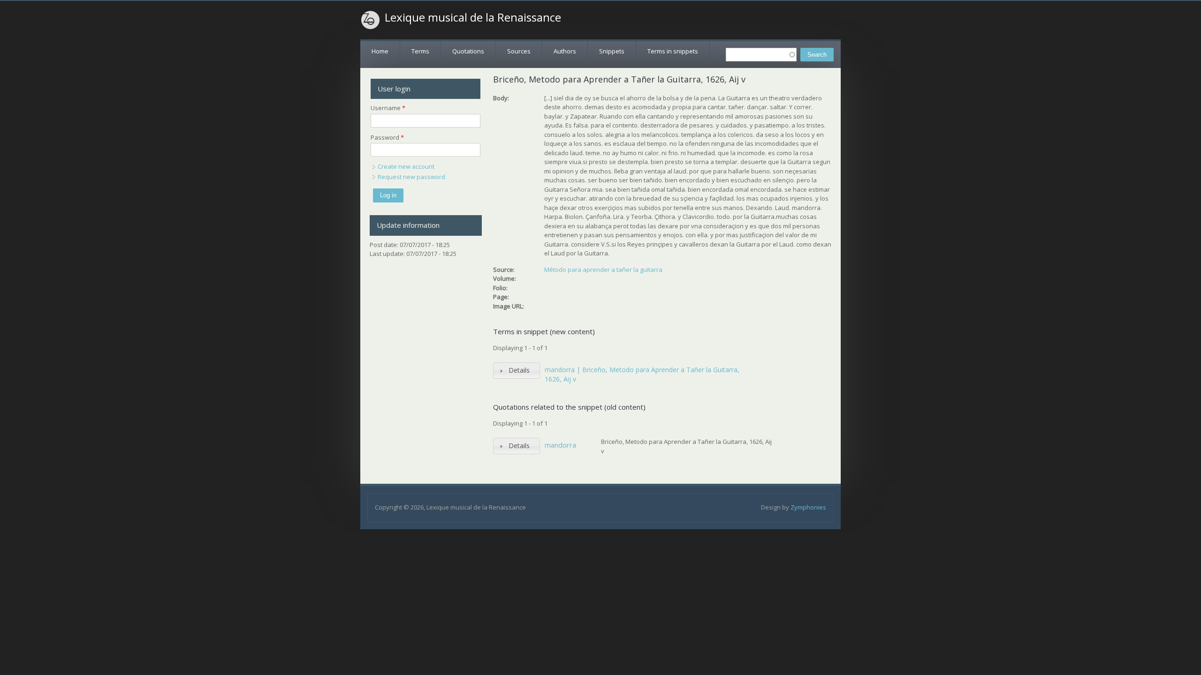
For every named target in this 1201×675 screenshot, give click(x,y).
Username (388, 108)
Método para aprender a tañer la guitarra (603, 269)
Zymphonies (808, 507)
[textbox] (761, 54)
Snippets (611, 51)
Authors (565, 51)
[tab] (516, 370)
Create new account (406, 166)
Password (387, 137)
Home (380, 51)
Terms (420, 51)
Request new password (411, 176)
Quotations (468, 51)
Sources (519, 51)
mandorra (560, 445)
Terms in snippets (672, 51)
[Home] (370, 20)
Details (519, 370)
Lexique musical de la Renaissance (473, 17)
